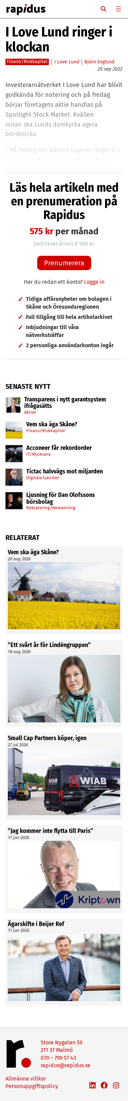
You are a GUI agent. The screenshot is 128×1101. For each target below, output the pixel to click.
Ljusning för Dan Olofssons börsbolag (60, 498)
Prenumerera (64, 263)
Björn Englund (99, 62)
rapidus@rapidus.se (65, 1065)
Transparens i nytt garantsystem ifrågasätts (65, 403)
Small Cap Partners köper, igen (47, 738)
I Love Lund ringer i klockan (58, 40)
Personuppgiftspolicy (31, 1086)
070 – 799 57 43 (58, 1058)
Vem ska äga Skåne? (51, 424)
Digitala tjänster (42, 477)
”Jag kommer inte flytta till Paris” (50, 831)
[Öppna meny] (118, 9)
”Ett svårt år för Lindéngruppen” (49, 645)
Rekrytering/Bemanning (50, 507)
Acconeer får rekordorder (59, 448)
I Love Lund (66, 62)
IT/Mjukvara (38, 454)
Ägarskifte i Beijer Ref (36, 924)
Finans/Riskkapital (45, 430)
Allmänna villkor (25, 1078)
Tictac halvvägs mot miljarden (64, 471)
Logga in (94, 282)
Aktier (30, 412)
